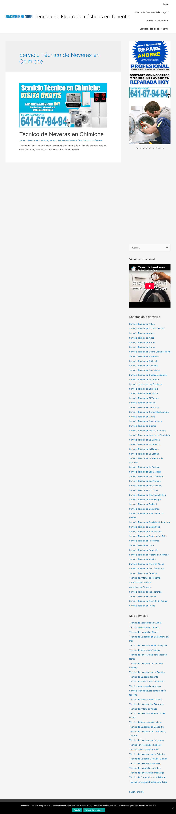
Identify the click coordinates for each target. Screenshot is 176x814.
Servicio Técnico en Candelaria (144, 370)
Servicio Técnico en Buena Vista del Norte (149, 351)
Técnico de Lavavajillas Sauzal (144, 632)
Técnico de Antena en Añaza (143, 709)
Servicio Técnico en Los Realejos (145, 485)
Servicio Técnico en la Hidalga (144, 449)
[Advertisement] (149, 197)
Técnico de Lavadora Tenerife (143, 677)
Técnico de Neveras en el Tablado (145, 699)
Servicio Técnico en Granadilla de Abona (149, 412)
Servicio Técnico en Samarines (144, 509)
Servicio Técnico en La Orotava (144, 467)
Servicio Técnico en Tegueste (143, 550)
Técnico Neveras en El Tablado (144, 627)
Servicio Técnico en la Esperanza (145, 592)
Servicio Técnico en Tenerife (154, 28)
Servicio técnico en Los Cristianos (145, 384)
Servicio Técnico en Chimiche (33, 140)
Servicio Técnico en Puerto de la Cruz (147, 495)
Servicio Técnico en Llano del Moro (146, 476)
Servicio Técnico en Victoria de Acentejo (149, 554)
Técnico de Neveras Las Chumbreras (147, 681)
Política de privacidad (94, 810)
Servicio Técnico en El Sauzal (143, 393)
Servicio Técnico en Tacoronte (144, 540)
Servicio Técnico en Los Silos (143, 490)
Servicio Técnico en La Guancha (144, 444)
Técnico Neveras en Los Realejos (145, 745)
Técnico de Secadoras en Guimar (145, 622)
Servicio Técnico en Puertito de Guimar (148, 601)
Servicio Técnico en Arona (142, 347)
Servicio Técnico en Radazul (143, 504)
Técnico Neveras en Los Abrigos (145, 686)
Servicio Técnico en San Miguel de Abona (149, 522)
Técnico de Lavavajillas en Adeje (145, 768)
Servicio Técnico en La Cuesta (144, 379)
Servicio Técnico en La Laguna (144, 453)
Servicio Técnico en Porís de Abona (146, 564)
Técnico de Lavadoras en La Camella (147, 672)
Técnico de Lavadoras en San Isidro (146, 727)
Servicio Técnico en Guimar (142, 426)
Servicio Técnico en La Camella (144, 439)
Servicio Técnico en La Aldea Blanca (146, 328)
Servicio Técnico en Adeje (142, 324)
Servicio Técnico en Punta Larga (145, 499)
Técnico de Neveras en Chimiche (61, 134)
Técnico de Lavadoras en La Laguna (146, 740)
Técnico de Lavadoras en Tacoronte (146, 704)
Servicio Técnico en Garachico (144, 407)
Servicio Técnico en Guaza (142, 416)
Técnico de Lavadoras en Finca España (148, 645)
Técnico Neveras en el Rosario (144, 749)
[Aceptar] (172, 808)
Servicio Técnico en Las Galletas (145, 471)
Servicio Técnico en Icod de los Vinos (147, 430)
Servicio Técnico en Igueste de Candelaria (149, 435)
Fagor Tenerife (136, 792)
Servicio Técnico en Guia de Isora (145, 421)
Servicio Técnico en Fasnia (142, 402)
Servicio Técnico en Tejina (142, 605)
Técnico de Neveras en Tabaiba (144, 650)
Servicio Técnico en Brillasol (143, 361)
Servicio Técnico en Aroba (142, 342)
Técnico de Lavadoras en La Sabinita (147, 754)
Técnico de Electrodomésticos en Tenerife (82, 16)
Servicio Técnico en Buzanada (144, 356)
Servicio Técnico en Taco (141, 545)
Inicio (165, 4)
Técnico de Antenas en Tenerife (144, 578)
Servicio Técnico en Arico (141, 338)
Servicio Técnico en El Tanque (144, 398)
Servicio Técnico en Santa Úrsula (145, 531)
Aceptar (77, 810)
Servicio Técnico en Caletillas (143, 365)
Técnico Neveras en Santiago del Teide (148, 782)
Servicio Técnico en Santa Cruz (144, 527)
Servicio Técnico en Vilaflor (142, 559)
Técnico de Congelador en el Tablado (147, 777)
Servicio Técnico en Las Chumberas (146, 568)
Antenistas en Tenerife (140, 582)
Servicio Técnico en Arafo (141, 333)
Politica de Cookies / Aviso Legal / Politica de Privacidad (151, 16)
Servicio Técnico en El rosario (143, 388)
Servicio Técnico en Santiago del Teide (148, 536)
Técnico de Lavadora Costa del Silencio (148, 758)
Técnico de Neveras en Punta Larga (146, 772)
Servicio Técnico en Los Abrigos (145, 481)
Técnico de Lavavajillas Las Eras (144, 763)
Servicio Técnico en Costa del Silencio (148, 375)
